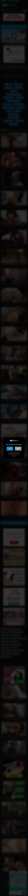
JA (10, 448)
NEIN (18, 448)
